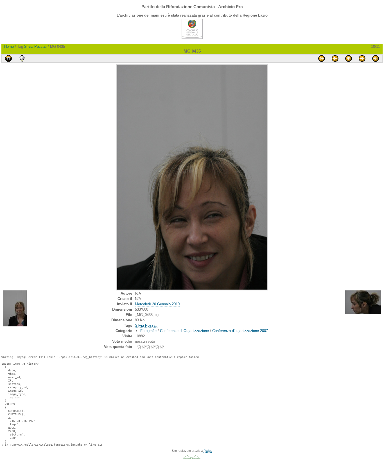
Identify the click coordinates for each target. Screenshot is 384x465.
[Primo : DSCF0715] (321, 58)
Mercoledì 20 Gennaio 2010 (157, 304)
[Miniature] (348, 58)
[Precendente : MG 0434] (335, 58)
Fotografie (148, 331)
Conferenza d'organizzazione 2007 (240, 331)
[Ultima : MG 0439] (375, 58)
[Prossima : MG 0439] (362, 58)
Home (9, 46)
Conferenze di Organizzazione (184, 331)
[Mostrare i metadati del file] (22, 58)
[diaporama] (8, 58)
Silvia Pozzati (35, 46)
